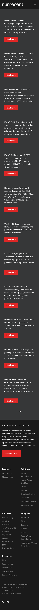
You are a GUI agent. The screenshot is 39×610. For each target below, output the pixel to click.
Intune (24, 490)
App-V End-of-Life (9, 528)
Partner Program (9, 575)
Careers (24, 525)
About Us (25, 517)
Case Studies (7, 564)
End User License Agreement (12, 593)
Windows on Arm (28, 501)
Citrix (23, 486)
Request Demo (11, 453)
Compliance (7, 567)
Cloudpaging (7, 477)
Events (24, 528)
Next (20, 411)
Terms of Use (19, 587)
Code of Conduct (8, 590)
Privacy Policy (7, 587)
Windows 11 (26, 497)
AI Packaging (7, 517)
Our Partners (7, 571)
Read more (11, 39)
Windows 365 (27, 505)
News (23, 532)
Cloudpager (7, 473)
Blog (4, 560)
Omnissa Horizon (28, 494)
